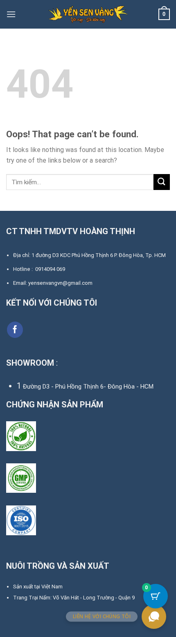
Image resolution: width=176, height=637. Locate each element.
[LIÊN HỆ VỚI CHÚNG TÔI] (154, 616)
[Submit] (161, 182)
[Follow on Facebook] (15, 330)
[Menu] (11, 14)
